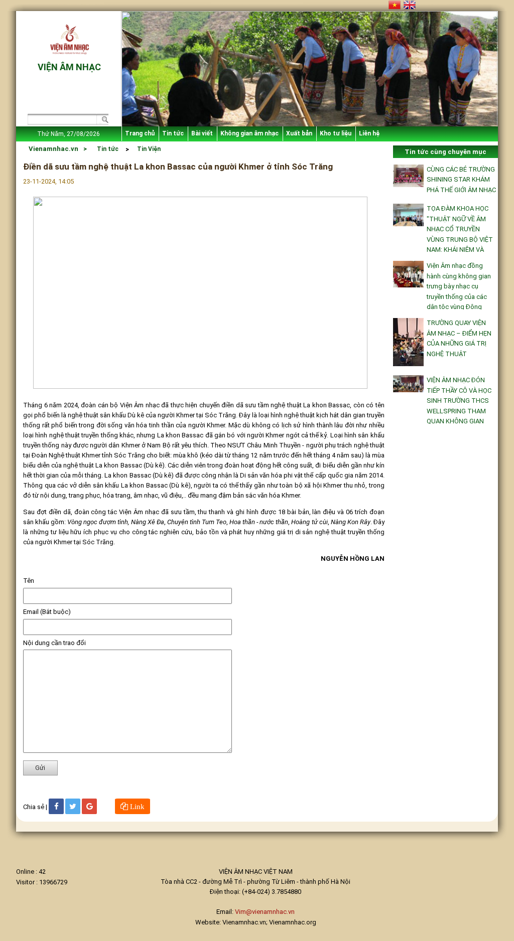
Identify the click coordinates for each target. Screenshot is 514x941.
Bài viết (202, 133)
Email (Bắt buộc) (47, 611)
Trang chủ (140, 133)
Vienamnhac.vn (53, 148)
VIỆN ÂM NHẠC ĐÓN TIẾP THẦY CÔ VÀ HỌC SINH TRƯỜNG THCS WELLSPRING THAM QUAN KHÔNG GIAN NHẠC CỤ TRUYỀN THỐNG (459, 410)
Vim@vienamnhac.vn (265, 911)
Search (102, 121)
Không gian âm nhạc (249, 133)
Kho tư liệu (335, 133)
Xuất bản (299, 133)
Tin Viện (149, 148)
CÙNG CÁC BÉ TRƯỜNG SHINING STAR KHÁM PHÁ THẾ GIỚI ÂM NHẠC (461, 180)
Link (136, 806)
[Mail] (89, 806)
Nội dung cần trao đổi (54, 643)
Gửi (40, 767)
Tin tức (173, 133)
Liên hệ (369, 133)
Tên (28, 580)
